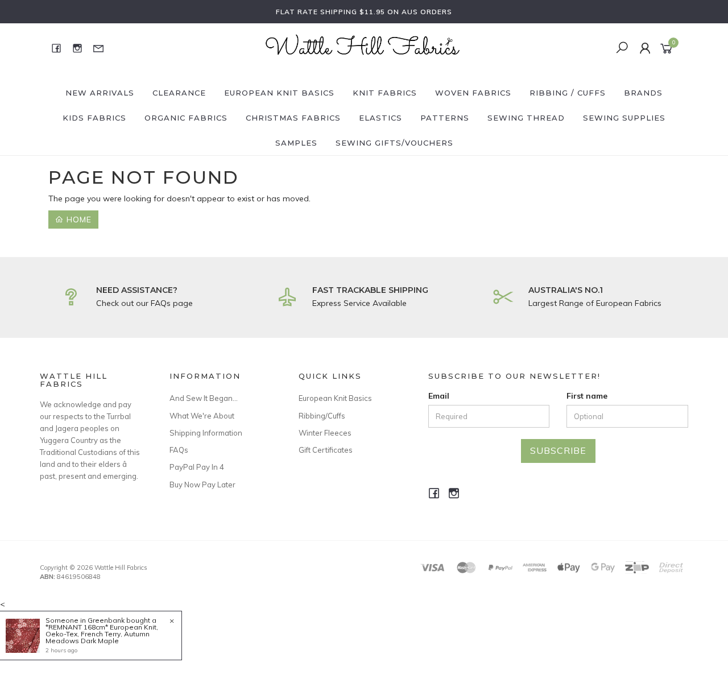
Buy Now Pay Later (202, 484)
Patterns (444, 117)
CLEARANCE (179, 92)
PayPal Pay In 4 (196, 466)
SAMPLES (296, 142)
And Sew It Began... (203, 398)
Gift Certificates (326, 449)
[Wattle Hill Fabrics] (362, 47)
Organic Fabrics (186, 117)
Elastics (380, 117)
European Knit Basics (279, 92)
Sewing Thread (526, 117)
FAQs (178, 449)
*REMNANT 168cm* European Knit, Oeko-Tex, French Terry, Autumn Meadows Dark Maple (102, 634)
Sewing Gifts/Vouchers (394, 142)
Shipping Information (205, 432)
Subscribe (558, 450)
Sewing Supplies (624, 117)
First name (586, 396)
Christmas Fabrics (293, 117)
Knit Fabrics (385, 92)
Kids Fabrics (94, 117)
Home (78, 219)
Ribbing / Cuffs (568, 92)
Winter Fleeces (325, 432)
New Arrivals (99, 92)
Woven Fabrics (473, 92)
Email (438, 396)
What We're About (201, 415)
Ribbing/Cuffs (322, 415)
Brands (643, 92)
